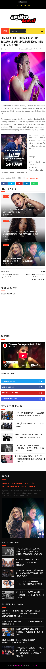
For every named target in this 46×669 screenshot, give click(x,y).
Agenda (39, 49)
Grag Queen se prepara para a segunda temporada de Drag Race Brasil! (18, 641)
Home (5, 31)
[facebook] (21, 5)
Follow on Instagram (9, 399)
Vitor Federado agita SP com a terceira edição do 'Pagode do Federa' (23, 210)
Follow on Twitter (8, 381)
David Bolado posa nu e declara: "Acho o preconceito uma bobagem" (29, 562)
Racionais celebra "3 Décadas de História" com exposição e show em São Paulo (29, 573)
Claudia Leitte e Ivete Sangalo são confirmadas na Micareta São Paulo (18, 259)
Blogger (35, 665)
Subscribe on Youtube (10, 393)
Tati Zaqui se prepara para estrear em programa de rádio (29, 582)
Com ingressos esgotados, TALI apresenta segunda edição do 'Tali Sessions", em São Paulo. (21, 234)
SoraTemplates (18, 665)
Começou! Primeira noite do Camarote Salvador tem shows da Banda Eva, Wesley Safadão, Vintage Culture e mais (22, 613)
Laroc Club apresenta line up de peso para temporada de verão (28, 435)
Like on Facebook (8, 387)
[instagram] (17, 5)
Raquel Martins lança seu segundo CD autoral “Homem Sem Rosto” (29, 414)
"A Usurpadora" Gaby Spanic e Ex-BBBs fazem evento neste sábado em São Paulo (30, 459)
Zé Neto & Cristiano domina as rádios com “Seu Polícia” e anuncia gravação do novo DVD (29, 448)
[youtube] (29, 5)
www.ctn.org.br (32, 178)
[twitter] (25, 5)
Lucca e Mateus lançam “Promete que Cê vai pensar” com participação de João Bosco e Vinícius (30, 651)
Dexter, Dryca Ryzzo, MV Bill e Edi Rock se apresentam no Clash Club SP (30, 595)
